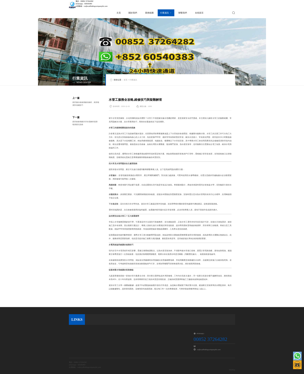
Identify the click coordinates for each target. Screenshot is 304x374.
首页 (125, 80)
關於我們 (132, 13)
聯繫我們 (182, 13)
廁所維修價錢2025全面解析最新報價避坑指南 (85, 123)
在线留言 (199, 13)
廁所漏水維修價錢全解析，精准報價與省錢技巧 (85, 103)
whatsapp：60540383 (84, 4)
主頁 (118, 13)
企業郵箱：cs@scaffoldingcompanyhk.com (92, 6)
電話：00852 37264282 (84, 1)
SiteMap (232, 370)
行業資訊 (164, 13)
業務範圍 (149, 13)
